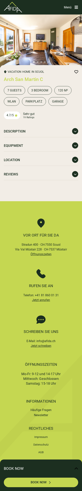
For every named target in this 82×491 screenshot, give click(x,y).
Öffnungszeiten (41, 254)
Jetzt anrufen (41, 300)
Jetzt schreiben (41, 346)
